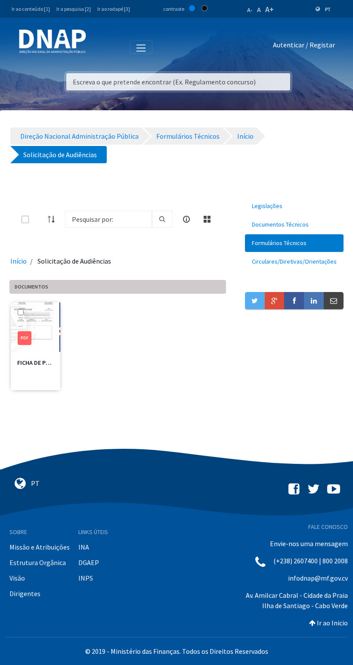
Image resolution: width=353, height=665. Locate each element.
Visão (17, 578)
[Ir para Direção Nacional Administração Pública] (52, 41)
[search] (162, 219)
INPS (85, 578)
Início (18, 261)
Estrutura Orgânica (37, 562)
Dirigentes (24, 593)
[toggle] (39, 219)
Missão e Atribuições (39, 547)
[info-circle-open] (186, 219)
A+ (269, 9)
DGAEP (88, 562)
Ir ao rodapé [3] (113, 9)
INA (83, 547)
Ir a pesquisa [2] (73, 9)
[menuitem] (294, 206)
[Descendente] (54, 219)
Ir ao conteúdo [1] (31, 9)
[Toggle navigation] (98, 46)
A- (250, 10)
